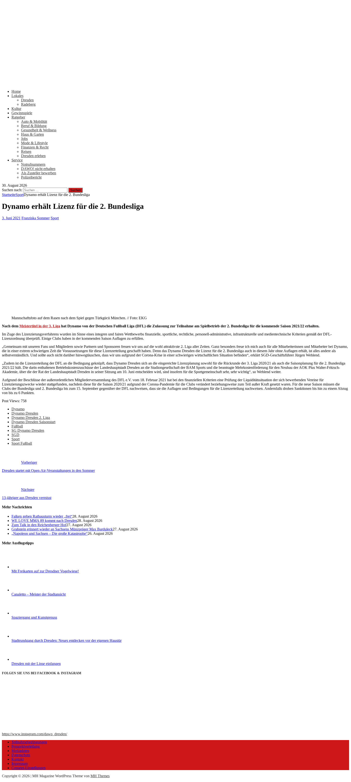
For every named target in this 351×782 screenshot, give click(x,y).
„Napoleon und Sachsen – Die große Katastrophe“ (49, 533)
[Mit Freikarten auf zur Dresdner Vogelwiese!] (29, 567)
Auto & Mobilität (34, 121)
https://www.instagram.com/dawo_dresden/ (34, 734)
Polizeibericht (31, 177)
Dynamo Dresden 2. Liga (30, 418)
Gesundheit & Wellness (38, 130)
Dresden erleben (33, 156)
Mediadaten (20, 751)
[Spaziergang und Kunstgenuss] (29, 613)
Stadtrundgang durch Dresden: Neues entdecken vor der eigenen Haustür (66, 640)
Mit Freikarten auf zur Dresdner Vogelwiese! (45, 571)
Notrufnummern (33, 164)
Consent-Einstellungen (28, 768)
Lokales (17, 96)
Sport (55, 218)
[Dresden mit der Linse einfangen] (29, 659)
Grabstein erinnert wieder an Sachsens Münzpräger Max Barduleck (62, 529)
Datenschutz (20, 755)
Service (17, 160)
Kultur (16, 109)
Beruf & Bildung (34, 126)
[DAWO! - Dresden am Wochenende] (175, 83)
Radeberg (28, 104)
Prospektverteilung (25, 746)
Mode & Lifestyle (34, 143)
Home (16, 91)
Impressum (19, 763)
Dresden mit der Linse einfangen (36, 664)
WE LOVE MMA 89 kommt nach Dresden (44, 521)
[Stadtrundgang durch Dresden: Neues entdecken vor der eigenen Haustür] (29, 636)
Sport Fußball (21, 443)
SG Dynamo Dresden (27, 430)
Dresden (27, 100)
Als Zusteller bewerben (38, 173)
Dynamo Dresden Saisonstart (33, 422)
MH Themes (100, 776)
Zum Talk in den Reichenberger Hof (38, 525)
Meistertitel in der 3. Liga (39, 326)
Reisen (26, 151)
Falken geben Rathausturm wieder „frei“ (41, 516)
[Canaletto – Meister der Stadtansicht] (29, 590)
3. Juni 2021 (11, 218)
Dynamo (18, 409)
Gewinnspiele (21, 113)
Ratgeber (18, 117)
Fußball (17, 426)
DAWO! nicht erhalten (38, 169)
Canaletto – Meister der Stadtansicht (38, 594)
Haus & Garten (32, 134)
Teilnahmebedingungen (29, 742)
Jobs (24, 139)
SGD (15, 435)
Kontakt (17, 759)
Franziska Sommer (35, 218)
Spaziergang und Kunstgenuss (34, 617)
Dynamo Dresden (24, 413)
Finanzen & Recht (34, 147)
